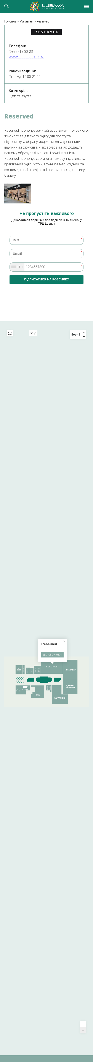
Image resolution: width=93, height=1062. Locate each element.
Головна (10, 21)
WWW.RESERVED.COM (26, 57)
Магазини (26, 21)
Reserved (43, 21)
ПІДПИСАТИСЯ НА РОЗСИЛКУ (46, 279)
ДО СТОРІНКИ (52, 654)
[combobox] (17, 267)
